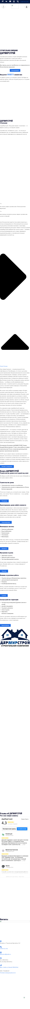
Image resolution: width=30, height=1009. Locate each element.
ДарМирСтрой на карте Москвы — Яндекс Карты (15, 876)
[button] (15, 302)
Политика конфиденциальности (8, 973)
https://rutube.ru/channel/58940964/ (9, 967)
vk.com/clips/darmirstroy (6, 961)
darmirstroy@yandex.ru (5, 954)
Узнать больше (3, 366)
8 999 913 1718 (24, 2)
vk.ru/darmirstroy (4, 960)
